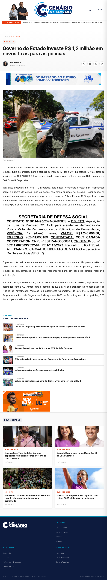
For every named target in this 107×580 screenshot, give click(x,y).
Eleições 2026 (61, 528)
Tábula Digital (99, 576)
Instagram (60, 553)
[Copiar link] (101, 63)
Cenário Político (62, 532)
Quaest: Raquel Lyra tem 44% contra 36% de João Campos (43, 348)
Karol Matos (15, 62)
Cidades (59, 537)
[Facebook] (89, 63)
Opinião (59, 541)
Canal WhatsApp (62, 562)
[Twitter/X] (95, 63)
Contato (6, 557)
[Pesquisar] (90, 9)
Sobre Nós (7, 553)
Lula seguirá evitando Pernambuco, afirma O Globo (39, 370)
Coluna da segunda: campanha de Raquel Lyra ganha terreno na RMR (48, 381)
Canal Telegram (62, 557)
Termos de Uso (9, 566)
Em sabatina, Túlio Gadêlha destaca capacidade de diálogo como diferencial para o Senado (25, 456)
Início (5, 36)
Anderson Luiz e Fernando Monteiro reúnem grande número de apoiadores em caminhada (27, 498)
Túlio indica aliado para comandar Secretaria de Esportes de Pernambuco (50, 359)
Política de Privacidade (12, 562)
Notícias (15, 36)
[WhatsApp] (83, 63)
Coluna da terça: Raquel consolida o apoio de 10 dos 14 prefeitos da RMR (50, 326)
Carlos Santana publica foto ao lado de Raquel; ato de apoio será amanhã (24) (52, 337)
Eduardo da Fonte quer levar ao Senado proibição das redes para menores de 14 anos (58, 22)
